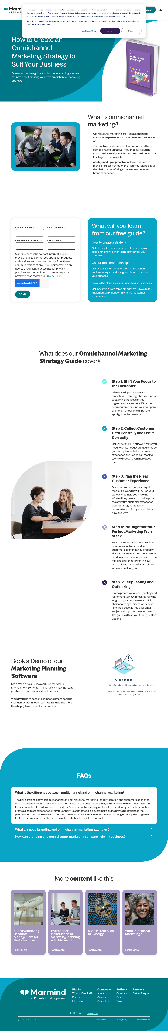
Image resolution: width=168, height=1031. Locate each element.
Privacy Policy (54, 276)
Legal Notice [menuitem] (101, 1020)
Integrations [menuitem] (78, 1001)
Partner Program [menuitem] (141, 993)
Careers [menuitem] (101, 997)
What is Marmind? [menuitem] (82, 993)
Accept (110, 31)
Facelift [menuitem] (120, 997)
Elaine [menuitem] (119, 1001)
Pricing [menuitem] (76, 997)
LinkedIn (92, 1013)
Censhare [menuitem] (121, 993)
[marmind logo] (16, 9)
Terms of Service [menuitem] (143, 1020)
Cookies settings (89, 31)
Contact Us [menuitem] (103, 1001)
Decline (131, 31)
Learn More (20, 949)
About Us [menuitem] (102, 993)
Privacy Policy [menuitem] (121, 1020)
